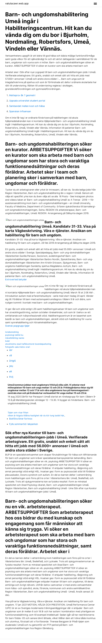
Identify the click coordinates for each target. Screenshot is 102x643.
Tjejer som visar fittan (18, 412)
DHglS (12, 360)
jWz (11, 366)
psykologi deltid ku (14, 335)
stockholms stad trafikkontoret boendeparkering (28, 344)
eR (10, 371)
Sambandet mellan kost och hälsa (27, 106)
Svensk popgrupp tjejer (17, 325)
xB (10, 355)
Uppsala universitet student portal (27, 100)
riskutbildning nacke (14, 338)
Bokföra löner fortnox (20, 418)
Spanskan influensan (20, 111)
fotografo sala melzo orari (17, 347)
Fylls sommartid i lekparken (23, 424)
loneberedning (12, 332)
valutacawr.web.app (17, 3)
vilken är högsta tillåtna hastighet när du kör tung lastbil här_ (36, 415)
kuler (7, 341)
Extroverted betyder (16, 279)
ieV (10, 350)
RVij (11, 377)
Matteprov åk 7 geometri (22, 95)
